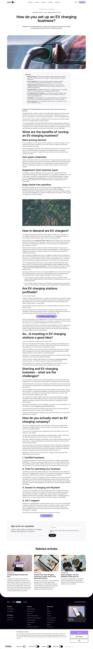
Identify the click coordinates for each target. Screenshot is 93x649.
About (8, 602)
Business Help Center (51, 617)
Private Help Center (51, 620)
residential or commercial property (37, 178)
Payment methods (30, 622)
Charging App (10, 611)
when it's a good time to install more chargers (34, 266)
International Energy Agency (42, 240)
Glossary (49, 615)
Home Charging (10, 617)
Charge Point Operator (61, 359)
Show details (68, 646)
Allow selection (79, 636)
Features (49, 613)
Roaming (29, 624)
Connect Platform (10, 608)
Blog (46, 9)
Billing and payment (31, 608)
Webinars (49, 611)
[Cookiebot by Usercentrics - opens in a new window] (8, 646)
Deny (79, 640)
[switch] (37, 646)
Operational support (31, 620)
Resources (41, 9)
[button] (30, 2)
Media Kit (49, 624)
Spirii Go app (63, 495)
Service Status (50, 626)
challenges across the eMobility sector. (45, 406)
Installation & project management (34, 617)
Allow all (79, 632)
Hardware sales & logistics (32, 615)
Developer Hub (50, 622)
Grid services (30, 613)
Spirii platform (57, 187)
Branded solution (30, 611)
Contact (25, 602)
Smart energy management (32, 626)
